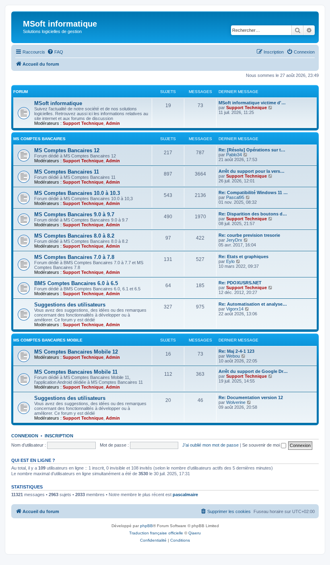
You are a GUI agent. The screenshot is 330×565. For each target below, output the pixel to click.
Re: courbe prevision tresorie (249, 235)
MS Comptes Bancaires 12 (66, 150)
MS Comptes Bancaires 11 (66, 172)
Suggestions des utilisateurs (69, 305)
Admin (113, 123)
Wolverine (235, 402)
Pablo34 (234, 154)
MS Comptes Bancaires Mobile (47, 340)
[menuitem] (55, 52)
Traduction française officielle (156, 533)
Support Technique (83, 123)
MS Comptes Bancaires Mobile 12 (76, 352)
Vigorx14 (234, 308)
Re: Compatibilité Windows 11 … (253, 192)
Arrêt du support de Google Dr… (253, 371)
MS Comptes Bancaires (39, 139)
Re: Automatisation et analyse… (253, 304)
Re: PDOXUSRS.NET (240, 282)
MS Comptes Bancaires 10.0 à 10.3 (77, 193)
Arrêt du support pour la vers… (252, 171)
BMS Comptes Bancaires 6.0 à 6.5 (76, 283)
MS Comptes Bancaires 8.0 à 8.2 (74, 236)
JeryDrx (234, 240)
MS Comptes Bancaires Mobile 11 (76, 372)
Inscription (59, 435)
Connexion (24, 435)
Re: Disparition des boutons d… (253, 213)
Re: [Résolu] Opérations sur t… (252, 149)
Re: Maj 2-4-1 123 (236, 351)
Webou (233, 356)
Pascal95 (235, 197)
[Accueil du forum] (18, 26)
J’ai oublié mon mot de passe (210, 445)
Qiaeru (194, 533)
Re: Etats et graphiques (243, 256)
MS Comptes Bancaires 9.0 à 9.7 (74, 214)
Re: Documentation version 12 (251, 397)
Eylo (230, 261)
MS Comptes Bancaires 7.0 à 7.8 (74, 257)
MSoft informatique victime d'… (252, 102)
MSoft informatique (58, 103)
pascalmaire (185, 494)
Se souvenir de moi (261, 445)
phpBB (146, 526)
